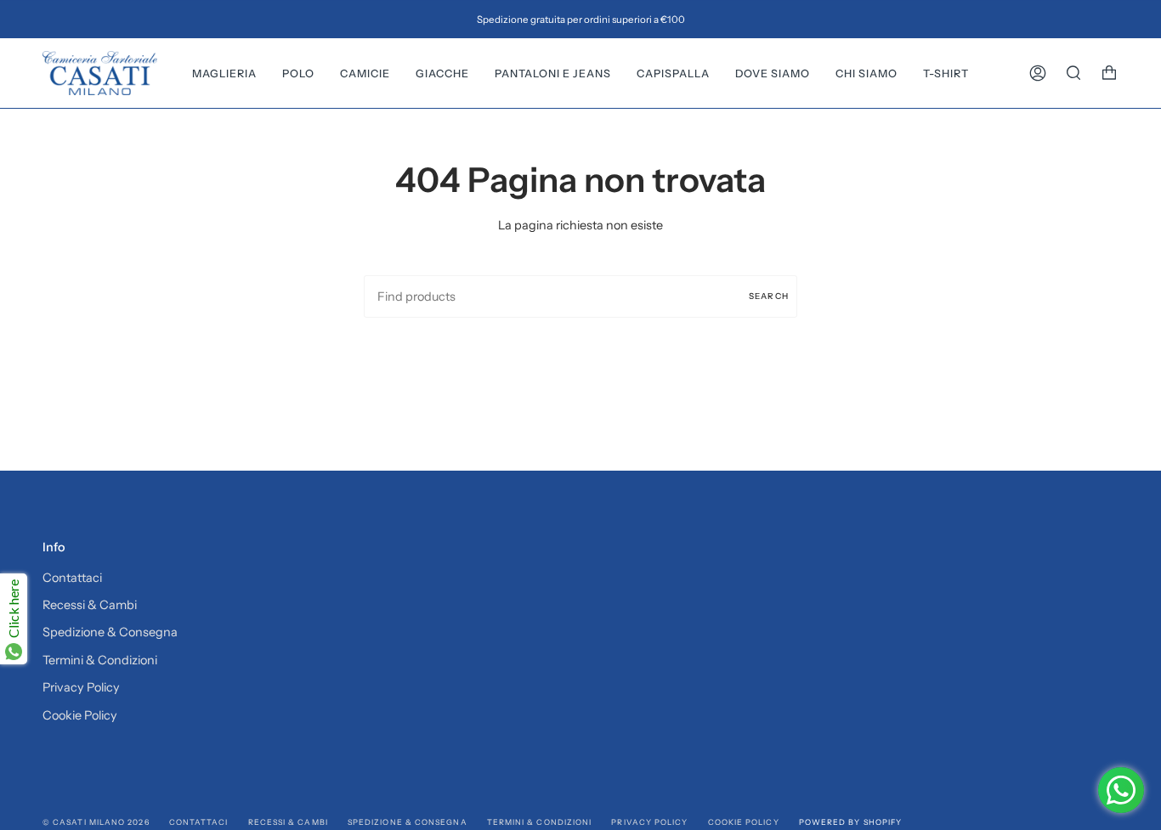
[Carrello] (1109, 73)
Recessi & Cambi (89, 605)
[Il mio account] (1038, 73)
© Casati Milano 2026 (96, 822)
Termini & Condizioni (99, 660)
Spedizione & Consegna (110, 632)
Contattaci (72, 577)
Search (769, 296)
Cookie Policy (79, 715)
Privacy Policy (81, 687)
